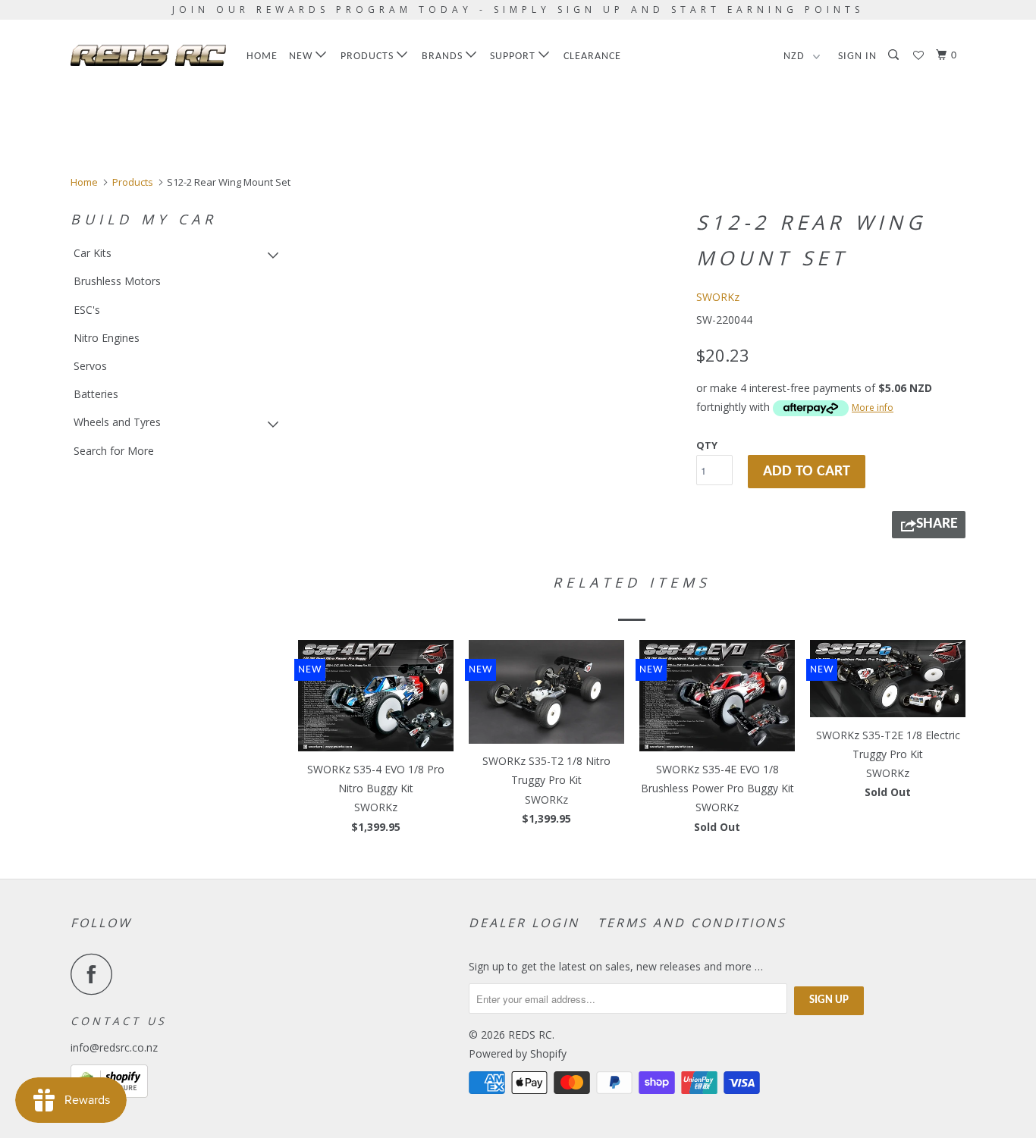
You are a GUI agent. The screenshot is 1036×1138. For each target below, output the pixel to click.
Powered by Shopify (518, 1053)
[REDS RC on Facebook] (96, 974)
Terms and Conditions (692, 922)
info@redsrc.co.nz (114, 1047)
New (302, 56)
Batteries (96, 394)
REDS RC (530, 1034)
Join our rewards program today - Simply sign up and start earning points (518, 9)
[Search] (895, 56)
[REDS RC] (148, 55)
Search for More (114, 451)
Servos (90, 366)
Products (369, 56)
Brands (444, 56)
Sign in (857, 56)
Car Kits (92, 253)
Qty (706, 445)
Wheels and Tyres (117, 422)
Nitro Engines (107, 338)
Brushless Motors (117, 281)
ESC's (87, 310)
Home (262, 56)
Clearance (592, 56)
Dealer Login (524, 922)
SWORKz (717, 297)
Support (514, 56)
